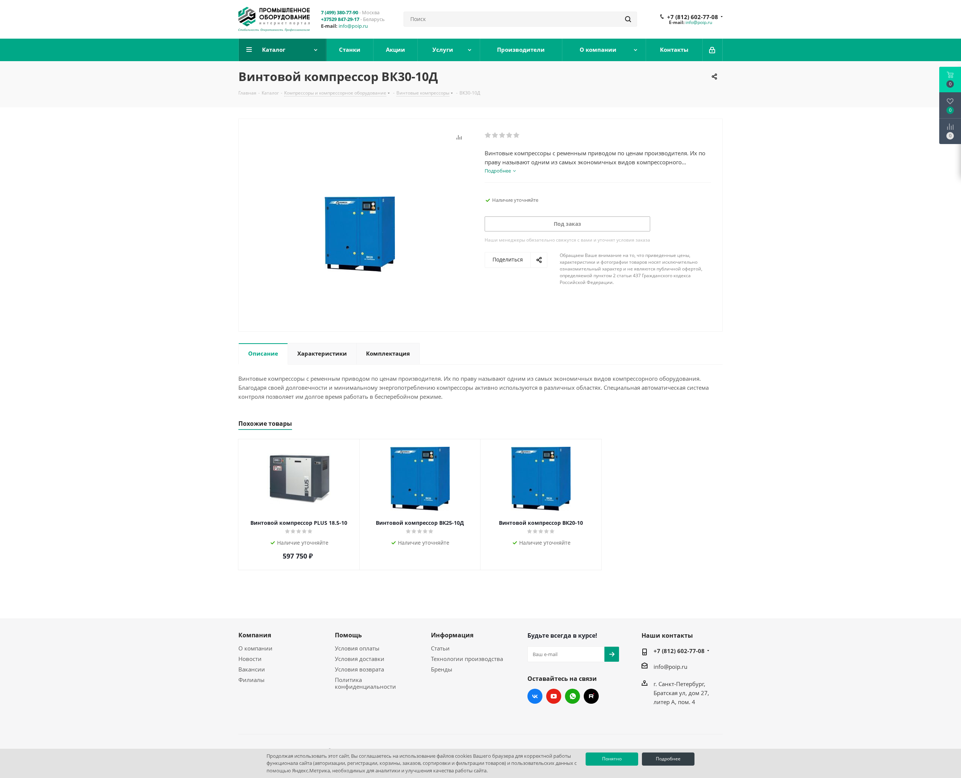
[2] (495, 135)
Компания (254, 635)
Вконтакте (534, 696)
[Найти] (628, 19)
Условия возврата (359, 669)
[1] (488, 135)
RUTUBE (591, 696)
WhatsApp (572, 696)
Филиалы (251, 679)
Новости (250, 658)
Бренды (441, 669)
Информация (452, 635)
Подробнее (668, 758)
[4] (509, 135)
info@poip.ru (353, 26)
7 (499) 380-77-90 (339, 12)
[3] (502, 135)
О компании (255, 648)
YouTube (553, 696)
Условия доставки (359, 658)
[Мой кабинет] (712, 50)
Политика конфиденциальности (365, 683)
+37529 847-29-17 (340, 19)
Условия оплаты (357, 648)
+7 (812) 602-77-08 (692, 17)
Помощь (348, 635)
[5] (516, 135)
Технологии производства (467, 658)
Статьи (440, 648)
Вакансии (251, 669)
